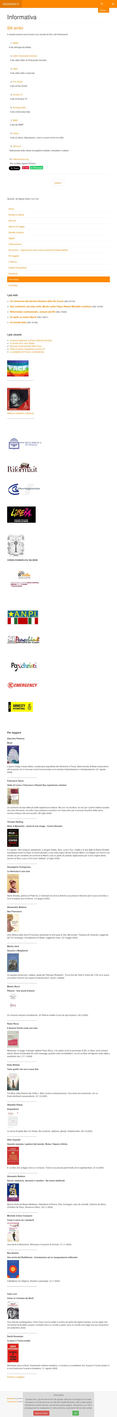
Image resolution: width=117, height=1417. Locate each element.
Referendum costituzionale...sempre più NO (33, 311)
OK (75, 1413)
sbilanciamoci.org (21, 159)
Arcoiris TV (18, 94)
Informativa (14, 279)
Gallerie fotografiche (18, 267)
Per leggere (14, 255)
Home (11, 208)
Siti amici (15, 28)
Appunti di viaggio (17, 226)
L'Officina (13, 261)
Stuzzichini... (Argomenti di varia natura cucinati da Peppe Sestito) (38, 250)
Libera (16, 133)
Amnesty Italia (19, 107)
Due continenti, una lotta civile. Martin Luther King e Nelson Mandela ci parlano (51, 306)
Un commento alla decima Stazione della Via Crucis (37, 301)
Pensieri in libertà (16, 214)
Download (13, 273)
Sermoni (12, 220)
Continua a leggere (15, 1376)
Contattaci (13, 285)
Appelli (12, 238)
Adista (15, 42)
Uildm (15, 68)
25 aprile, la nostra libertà (23, 317)
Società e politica (16, 232)
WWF (15, 120)
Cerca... (103, 10)
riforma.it (17, 146)
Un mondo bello (18, 322)
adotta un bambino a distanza (20, 413)
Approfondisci (41, 1413)
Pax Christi (18, 81)
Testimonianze (15, 244)
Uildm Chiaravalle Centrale (25, 55)
